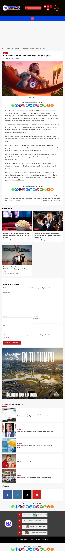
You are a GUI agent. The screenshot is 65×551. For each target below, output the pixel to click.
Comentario (7, 292)
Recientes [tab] (7, 404)
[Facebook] (45, 6)
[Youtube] (48, 9)
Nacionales (19, 443)
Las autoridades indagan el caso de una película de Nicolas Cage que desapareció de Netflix (47, 236)
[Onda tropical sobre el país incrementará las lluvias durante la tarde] (9, 445)
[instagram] (17, 494)
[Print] (48, 105)
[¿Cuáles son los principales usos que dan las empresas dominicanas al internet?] (9, 414)
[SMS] (45, 105)
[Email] (41, 105)
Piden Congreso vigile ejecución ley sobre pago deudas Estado (34, 477)
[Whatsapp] (13, 105)
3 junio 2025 (15, 58)
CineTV (5, 53)
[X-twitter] (51, 6)
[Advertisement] (32, 34)
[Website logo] (13, 8)
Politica (19, 429)
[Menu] (32, 18)
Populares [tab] (16, 404)
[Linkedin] (30, 105)
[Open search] (26, 8)
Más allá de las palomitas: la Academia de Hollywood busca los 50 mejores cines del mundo (16, 236)
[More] (52, 105)
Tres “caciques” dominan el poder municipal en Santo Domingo (35, 431)
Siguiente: (47, 198)
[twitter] (27, 494)
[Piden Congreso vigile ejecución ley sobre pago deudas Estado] (9, 476)
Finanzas (19, 413)
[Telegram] (34, 105)
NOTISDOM (7, 58)
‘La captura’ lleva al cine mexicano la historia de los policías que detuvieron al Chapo (16, 269)
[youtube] (36, 494)
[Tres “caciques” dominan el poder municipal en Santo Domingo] (9, 430)
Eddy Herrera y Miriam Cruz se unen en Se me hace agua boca (34, 462)
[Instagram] (48, 6)
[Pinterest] (37, 105)
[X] (20, 105)
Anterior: (18, 198)
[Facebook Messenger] (27, 105)
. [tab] (23, 404)
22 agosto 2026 (14, 240)
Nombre (6, 316)
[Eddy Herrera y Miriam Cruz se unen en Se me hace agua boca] (9, 460)
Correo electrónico (37, 317)
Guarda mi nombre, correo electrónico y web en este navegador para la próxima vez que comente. (30, 336)
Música (18, 460)
